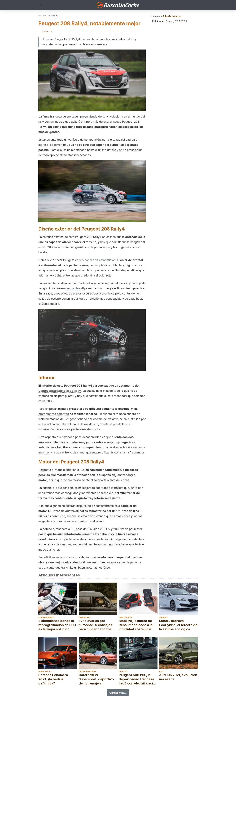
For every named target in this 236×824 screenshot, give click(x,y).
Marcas (42, 15)
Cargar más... (118, 692)
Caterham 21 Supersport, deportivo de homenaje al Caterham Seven (96, 679)
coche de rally (75, 288)
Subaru (163, 617)
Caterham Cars (87, 671)
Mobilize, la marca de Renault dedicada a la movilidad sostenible (136, 625)
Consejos (84, 617)
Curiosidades (45, 617)
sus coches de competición (97, 260)
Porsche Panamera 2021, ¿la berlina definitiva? (53, 679)
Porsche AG (44, 671)
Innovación (125, 617)
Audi (161, 671)
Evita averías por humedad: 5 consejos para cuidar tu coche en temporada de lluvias (97, 625)
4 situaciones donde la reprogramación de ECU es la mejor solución (57, 625)
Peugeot (53, 15)
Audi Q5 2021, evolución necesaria (178, 677)
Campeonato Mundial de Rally (59, 390)
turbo (61, 516)
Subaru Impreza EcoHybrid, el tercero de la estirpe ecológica (178, 625)
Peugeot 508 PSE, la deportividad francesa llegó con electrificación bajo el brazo (138, 679)
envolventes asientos (53, 414)
